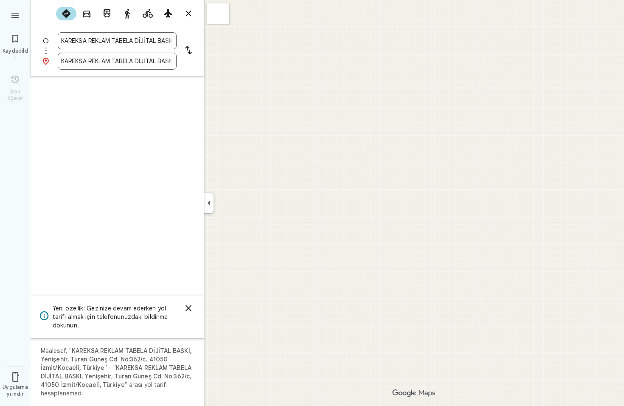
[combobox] (117, 40)
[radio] (66, 13)
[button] (214, 13)
